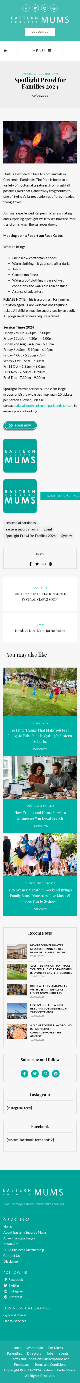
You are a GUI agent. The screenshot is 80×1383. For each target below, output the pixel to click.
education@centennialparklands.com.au (44, 405)
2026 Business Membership (23, 1250)
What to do (34, 1348)
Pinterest (15, 1297)
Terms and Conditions (50, 1364)
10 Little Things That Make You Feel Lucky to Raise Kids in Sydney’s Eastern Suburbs (40, 736)
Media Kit (10, 1244)
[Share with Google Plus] (43, 564)
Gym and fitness (15, 1315)
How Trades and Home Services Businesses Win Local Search (40, 815)
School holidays (46, 73)
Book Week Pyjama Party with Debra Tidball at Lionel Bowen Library (48, 989)
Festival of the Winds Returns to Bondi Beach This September (48, 1008)
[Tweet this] (36, 564)
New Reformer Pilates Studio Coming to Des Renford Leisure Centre (48, 949)
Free (40, 883)
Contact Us (11, 1256)
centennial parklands (21, 523)
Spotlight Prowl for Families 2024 (31, 536)
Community (40, 723)
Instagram (16, 1291)
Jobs (50, 1353)
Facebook (15, 1279)
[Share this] (30, 564)
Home (7, 1226)
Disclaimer (11, 1261)
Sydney (66, 536)
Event (48, 529)
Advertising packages (19, 1238)
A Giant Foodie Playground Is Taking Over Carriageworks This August (51, 1031)
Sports (50, 883)
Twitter (14, 1285)
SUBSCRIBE (40, 31)
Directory (34, 1353)
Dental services (14, 1321)
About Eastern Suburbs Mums (25, 1232)
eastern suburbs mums (22, 529)
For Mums (55, 1348)
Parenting (14, 1353)
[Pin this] (50, 564)
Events (27, 73)
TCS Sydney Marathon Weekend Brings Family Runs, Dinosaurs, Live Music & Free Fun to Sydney (40, 896)
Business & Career (40, 805)
